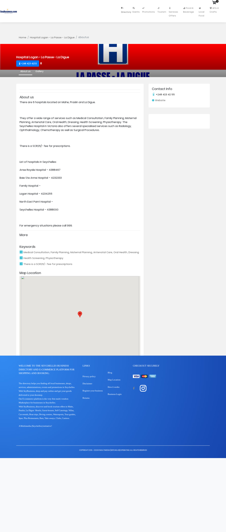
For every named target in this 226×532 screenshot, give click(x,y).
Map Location (114, 379)
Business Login (115, 394)
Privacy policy (89, 376)
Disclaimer (87, 383)
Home (22, 37)
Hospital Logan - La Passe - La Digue (52, 37)
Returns (86, 398)
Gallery (39, 71)
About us (25, 71)
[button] (80, 314)
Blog (110, 372)
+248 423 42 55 (165, 94)
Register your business (93, 390)
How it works (113, 387)
